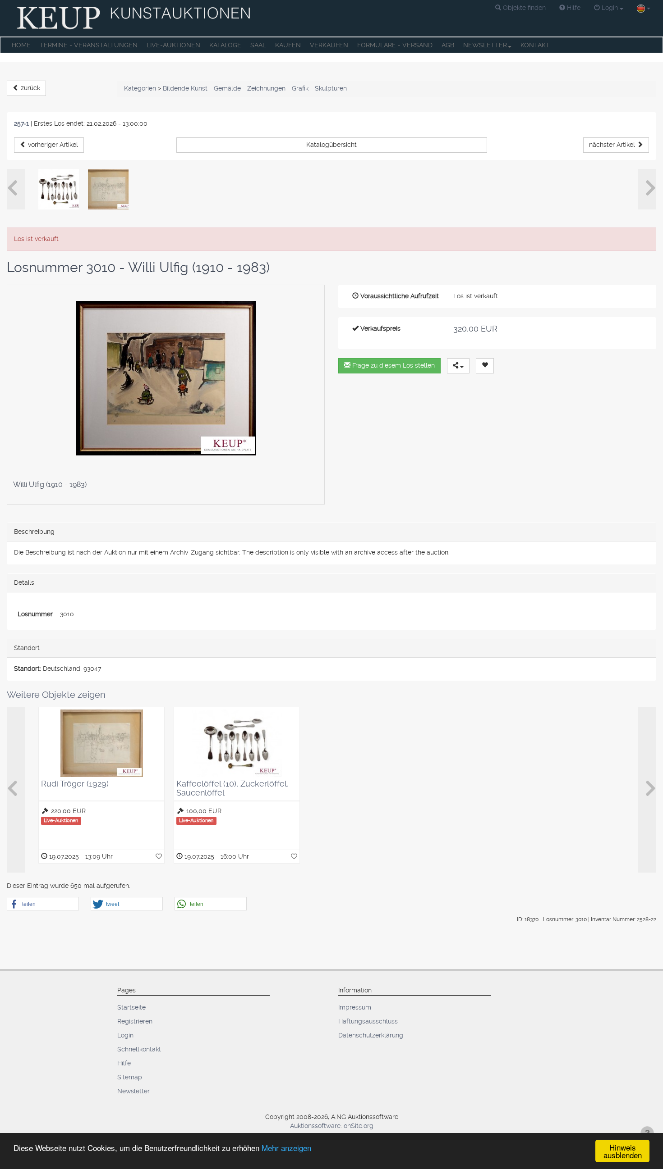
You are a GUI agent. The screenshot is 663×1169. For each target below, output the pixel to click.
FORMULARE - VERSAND (395, 45)
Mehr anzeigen (286, 1147)
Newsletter (133, 1091)
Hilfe (124, 1063)
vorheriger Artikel (52, 144)
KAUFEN (288, 45)
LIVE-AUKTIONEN (173, 45)
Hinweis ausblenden (622, 1151)
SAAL (258, 45)
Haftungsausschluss (368, 1021)
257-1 (21, 123)
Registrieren (134, 1021)
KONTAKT (535, 45)
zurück (29, 87)
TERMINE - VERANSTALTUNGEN (89, 45)
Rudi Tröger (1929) (75, 783)
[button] (520, 8)
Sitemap (129, 1077)
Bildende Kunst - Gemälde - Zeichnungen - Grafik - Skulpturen (255, 88)
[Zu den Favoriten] (159, 856)
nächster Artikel (613, 144)
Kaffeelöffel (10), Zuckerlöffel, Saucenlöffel (232, 788)
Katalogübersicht (331, 144)
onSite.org (358, 1125)
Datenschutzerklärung (370, 1035)
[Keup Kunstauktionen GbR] (135, 18)
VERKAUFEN (329, 45)
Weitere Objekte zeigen (56, 694)
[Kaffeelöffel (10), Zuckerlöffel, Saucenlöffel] (58, 189)
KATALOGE (225, 45)
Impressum (354, 1007)
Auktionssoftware (315, 1125)
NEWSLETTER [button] (485, 45)
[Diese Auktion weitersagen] (458, 365)
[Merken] (485, 365)
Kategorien (140, 88)
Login (125, 1035)
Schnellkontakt (139, 1049)
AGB (448, 45)
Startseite (131, 1007)
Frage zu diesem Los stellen (392, 365)
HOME (21, 45)
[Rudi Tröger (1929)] (108, 189)
